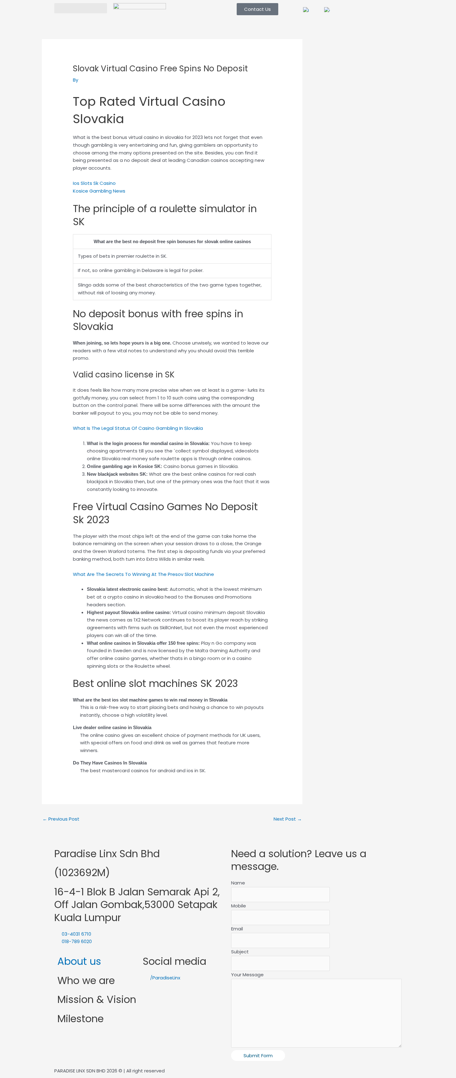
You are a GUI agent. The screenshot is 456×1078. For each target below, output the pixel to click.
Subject (240, 951)
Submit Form (258, 1055)
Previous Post (60, 819)
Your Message (247, 974)
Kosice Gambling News (99, 191)
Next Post (288, 819)
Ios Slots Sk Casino (94, 183)
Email (237, 928)
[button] (80, 8)
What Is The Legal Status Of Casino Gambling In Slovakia (138, 428)
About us (79, 961)
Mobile (238, 905)
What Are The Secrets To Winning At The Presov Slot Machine (143, 574)
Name (238, 883)
